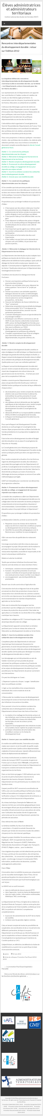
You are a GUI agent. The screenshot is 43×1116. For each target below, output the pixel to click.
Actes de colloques (11, 957)
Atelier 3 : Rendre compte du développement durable (20, 162)
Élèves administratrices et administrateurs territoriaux (21, 9)
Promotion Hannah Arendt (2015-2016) (14, 1110)
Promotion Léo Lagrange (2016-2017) (29, 1108)
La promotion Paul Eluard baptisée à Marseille (17, 968)
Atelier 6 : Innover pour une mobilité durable (17, 177)
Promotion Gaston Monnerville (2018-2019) (20, 1106)
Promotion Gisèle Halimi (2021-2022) (12, 1104)
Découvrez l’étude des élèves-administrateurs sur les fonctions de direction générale (21, 975)
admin (7, 954)
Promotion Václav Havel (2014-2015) (29, 1111)
